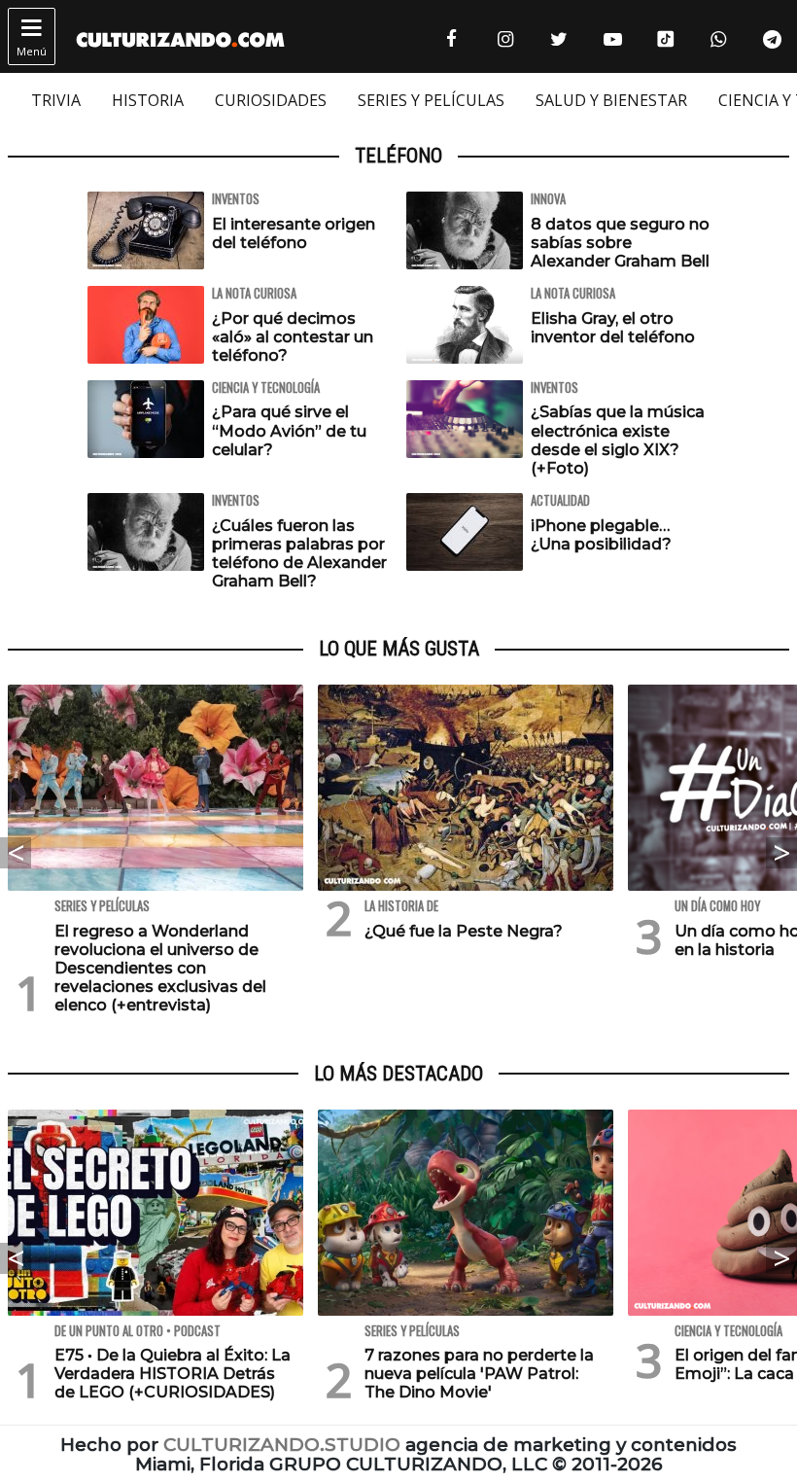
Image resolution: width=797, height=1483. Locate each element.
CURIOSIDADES (271, 100)
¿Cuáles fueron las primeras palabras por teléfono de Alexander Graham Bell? (299, 553)
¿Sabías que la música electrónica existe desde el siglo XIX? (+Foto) (618, 440)
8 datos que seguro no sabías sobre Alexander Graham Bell (620, 242)
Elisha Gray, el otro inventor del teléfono (613, 327)
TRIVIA (56, 100)
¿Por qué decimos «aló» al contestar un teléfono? (292, 337)
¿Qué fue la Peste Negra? (463, 931)
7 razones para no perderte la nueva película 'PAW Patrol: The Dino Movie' (479, 1373)
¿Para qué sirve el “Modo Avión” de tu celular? (289, 430)
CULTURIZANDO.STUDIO (281, 1444)
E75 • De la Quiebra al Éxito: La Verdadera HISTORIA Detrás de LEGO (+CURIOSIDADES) (172, 1373)
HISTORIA (148, 100)
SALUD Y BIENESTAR (611, 100)
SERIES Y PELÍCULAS (431, 100)
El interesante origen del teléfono (293, 233)
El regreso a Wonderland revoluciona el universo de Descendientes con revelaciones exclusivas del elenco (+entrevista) (160, 968)
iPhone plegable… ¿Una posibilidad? (601, 534)
